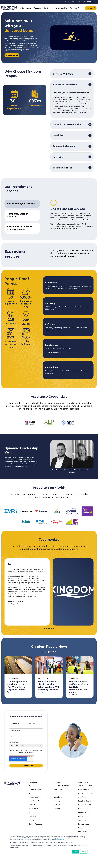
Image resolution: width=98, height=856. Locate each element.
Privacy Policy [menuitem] (83, 789)
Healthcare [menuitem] (58, 789)
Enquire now (10, 55)
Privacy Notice (60, 839)
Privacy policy (29, 752)
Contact (89, 8)
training (70, 256)
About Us (37, 8)
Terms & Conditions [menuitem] (85, 786)
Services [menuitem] (57, 783)
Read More (18, 677)
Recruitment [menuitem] (59, 797)
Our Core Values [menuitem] (35, 789)
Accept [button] (75, 851)
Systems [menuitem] (57, 805)
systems (84, 253)
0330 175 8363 (70, 2)
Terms (20, 752)
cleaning (55, 256)
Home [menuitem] (31, 786)
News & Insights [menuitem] (35, 797)
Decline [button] (84, 851)
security (74, 253)
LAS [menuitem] (55, 793)
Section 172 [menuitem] (82, 820)
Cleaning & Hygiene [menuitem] (61, 786)
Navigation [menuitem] (33, 783)
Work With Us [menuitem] (34, 801)
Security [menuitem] (57, 801)
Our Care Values (24, 8)
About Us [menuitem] (32, 793)
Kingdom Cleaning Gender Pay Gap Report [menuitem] (85, 805)
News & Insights (61, 8)
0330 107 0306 (89, 2)
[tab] (22, 204)
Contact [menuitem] (32, 805)
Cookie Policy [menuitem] (83, 783)
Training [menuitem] (57, 809)
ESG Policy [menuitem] (82, 832)
